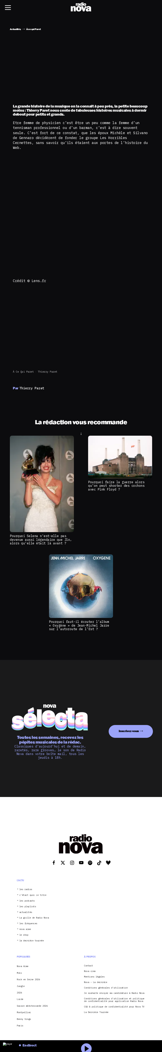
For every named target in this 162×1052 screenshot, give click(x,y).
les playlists (27, 906)
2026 (19, 992)
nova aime (25, 929)
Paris (20, 1025)
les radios (25, 889)
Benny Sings (24, 1019)
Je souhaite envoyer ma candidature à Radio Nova (114, 993)
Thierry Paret (47, 371)
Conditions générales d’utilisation (106, 988)
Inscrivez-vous (129, 731)
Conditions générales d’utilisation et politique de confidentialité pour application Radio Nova (114, 999)
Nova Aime (22, 966)
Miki (19, 973)
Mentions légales (94, 976)
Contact (88, 965)
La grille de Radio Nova (34, 918)
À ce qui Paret (23, 371)
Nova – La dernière (95, 982)
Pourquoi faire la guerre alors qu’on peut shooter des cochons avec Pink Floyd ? (116, 485)
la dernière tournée (31, 940)
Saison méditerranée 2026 (32, 1005)
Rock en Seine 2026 (28, 979)
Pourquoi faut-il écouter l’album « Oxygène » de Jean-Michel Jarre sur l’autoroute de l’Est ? (79, 625)
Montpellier (24, 1012)
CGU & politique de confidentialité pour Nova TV (114, 1006)
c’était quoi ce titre (32, 895)
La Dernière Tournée (96, 1012)
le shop (23, 935)
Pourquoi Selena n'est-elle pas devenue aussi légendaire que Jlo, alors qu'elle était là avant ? (41, 539)
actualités (25, 912)
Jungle (20, 986)
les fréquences (28, 923)
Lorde (20, 999)
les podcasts (27, 901)
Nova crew (90, 971)
